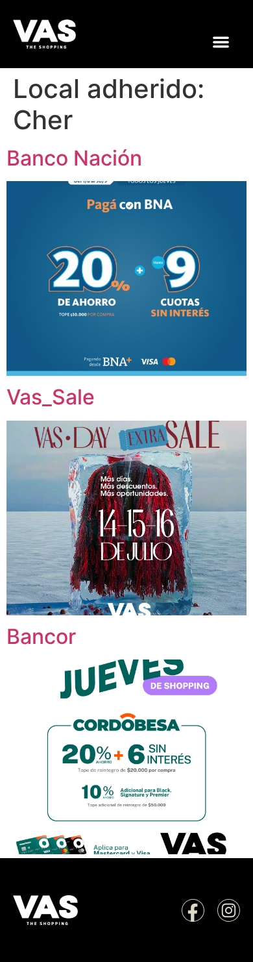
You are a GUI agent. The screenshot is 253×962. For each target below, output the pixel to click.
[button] (221, 42)
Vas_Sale (50, 397)
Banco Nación (74, 158)
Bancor (41, 636)
